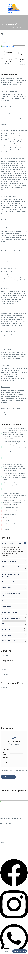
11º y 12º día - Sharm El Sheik (11, 618)
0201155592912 (4, 848)
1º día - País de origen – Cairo (11, 543)
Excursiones (3, 832)
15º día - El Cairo (7, 635)
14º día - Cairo (6, 629)
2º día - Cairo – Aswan (9, 561)
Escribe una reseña (8, 777)
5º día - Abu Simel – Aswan (10, 582)
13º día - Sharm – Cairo (9, 624)
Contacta (11, 13)
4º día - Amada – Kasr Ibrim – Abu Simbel (11, 575)
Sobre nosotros (4, 836)
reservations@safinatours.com (9, 854)
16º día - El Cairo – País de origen (12, 641)
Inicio (2, 27)
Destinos (11, 7)
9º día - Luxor (6, 607)
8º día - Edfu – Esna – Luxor (10, 601)
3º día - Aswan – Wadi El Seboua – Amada (12, 568)
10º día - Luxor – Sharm (9, 612)
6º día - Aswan (7, 588)
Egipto (7, 27)
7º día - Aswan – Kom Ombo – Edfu (11, 594)
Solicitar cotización (19, 951)
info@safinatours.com (6, 851)
